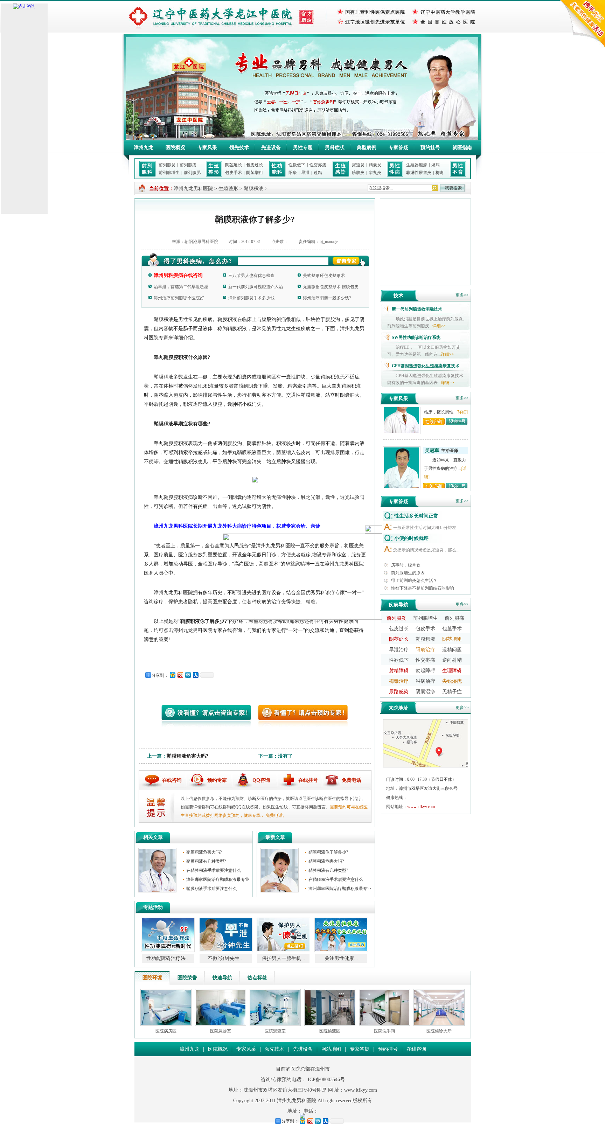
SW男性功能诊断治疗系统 (416, 337)
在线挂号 (308, 780)
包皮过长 (254, 164)
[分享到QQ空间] (172, 674)
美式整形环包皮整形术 (324, 275)
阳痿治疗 (425, 649)
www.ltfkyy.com (421, 806)
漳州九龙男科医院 (193, 188)
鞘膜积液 (253, 188)
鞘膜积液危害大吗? (187, 756)
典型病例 (366, 147)
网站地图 (331, 1049)
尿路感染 (399, 691)
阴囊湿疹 (425, 691)
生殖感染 (340, 169)
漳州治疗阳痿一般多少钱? (327, 297)
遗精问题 (452, 649)
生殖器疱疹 (416, 164)
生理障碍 (452, 670)
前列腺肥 (192, 172)
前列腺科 (147, 169)
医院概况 (175, 147)
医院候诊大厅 (439, 1031)
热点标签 (257, 977)
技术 (398, 295)
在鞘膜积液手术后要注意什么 (213, 870)
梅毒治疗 (399, 681)
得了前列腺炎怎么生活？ (414, 580)
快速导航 (222, 977)
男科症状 (335, 147)
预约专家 (217, 780)
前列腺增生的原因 (408, 572)
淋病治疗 (425, 681)
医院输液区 (329, 1031)
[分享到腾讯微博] (188, 674)
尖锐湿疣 (452, 681)
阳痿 (292, 172)
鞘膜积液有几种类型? (206, 861)
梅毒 (440, 172)
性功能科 (277, 169)
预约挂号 (430, 147)
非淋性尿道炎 (418, 172)
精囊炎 (375, 164)
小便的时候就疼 (411, 538)
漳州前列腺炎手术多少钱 (251, 297)
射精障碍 (399, 670)
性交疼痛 (318, 164)
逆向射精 (452, 660)
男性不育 (458, 169)
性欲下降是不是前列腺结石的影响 (422, 588)
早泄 (305, 172)
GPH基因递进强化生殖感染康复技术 (425, 365)
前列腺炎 (167, 164)
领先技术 (239, 147)
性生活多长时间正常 (416, 516)
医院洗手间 (384, 1031)
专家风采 (207, 147)
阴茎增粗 (254, 172)
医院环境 (152, 977)
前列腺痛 (188, 164)
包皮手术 (233, 172)
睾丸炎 (375, 172)
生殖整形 (214, 169)
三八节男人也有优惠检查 (251, 275)
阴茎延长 (233, 164)
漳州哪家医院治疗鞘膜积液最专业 (217, 879)
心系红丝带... (344, 958)
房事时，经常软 (405, 565)
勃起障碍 (425, 670)
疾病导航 (398, 604)
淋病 (435, 164)
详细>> (439, 326)
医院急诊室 (220, 1031)
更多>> (462, 295)
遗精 (318, 172)
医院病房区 (165, 1031)
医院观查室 (275, 1031)
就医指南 (462, 147)
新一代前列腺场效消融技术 (417, 309)
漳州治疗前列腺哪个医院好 (179, 297)
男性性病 (395, 169)
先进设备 (271, 147)
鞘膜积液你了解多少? (328, 852)
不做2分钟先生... (171, 958)
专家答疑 (398, 147)
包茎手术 (452, 628)
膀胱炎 (358, 172)
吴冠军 (432, 436)
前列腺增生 (169, 172)
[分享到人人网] (195, 674)
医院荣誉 (187, 977)
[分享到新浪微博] (180, 674)
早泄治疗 (399, 649)
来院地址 (398, 708)
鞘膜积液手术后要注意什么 (211, 888)
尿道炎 (358, 164)
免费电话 (351, 780)
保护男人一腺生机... (228, 958)
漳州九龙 (143, 147)
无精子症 (452, 691)
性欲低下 (296, 164)
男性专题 (303, 147)
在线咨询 (172, 780)
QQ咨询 (261, 780)
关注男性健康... (286, 958)
